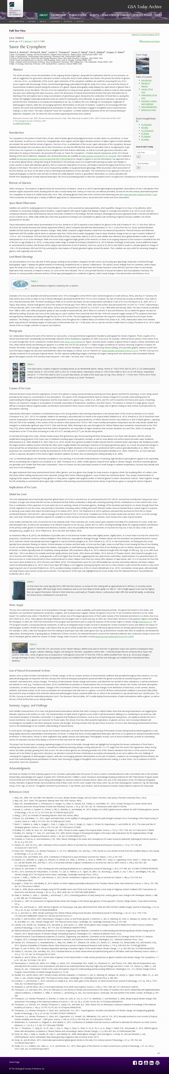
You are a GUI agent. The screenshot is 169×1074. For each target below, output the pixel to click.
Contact (80, 22)
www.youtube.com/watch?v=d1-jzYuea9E (98, 156)
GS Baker (145, 139)
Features (32, 22)
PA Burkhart (146, 124)
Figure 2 (30, 364)
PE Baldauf (146, 136)
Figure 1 (34, 281)
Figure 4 (33, 644)
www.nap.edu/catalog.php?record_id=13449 (114, 636)
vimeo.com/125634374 (74, 342)
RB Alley (144, 127)
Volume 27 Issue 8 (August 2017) (146, 34)
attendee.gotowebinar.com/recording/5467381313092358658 (45, 159)
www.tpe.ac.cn (145, 621)
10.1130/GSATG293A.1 (22, 124)
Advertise (68, 22)
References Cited (148, 110)
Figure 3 (30, 581)
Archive (42, 22)
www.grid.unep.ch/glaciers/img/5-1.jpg (140, 194)
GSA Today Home (16, 22)
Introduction (146, 80)
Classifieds (55, 22)
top (158, 1053)
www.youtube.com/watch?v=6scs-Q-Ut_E (119, 350)
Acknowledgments (149, 107)
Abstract (28, 41)
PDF (35, 41)
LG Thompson (147, 130)
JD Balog (145, 133)
